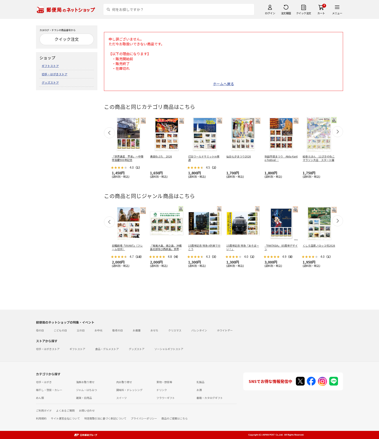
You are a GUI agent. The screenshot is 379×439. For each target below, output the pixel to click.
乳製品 (200, 382)
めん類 (40, 398)
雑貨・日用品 (84, 398)
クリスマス (174, 330)
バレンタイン (199, 330)
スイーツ (121, 398)
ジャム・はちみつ (86, 390)
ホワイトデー (225, 330)
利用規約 (41, 418)
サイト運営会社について (65, 418)
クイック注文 (303, 13)
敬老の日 (117, 330)
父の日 (81, 330)
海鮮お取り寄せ (85, 382)
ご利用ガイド (44, 410)
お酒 (199, 390)
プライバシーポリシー (144, 418)
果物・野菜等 (164, 382)
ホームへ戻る (223, 83)
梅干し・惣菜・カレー (49, 390)
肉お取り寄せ (124, 382)
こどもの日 (60, 330)
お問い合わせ (87, 410)
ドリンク (161, 390)
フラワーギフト (165, 398)
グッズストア (50, 82)
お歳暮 (137, 330)
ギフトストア (50, 66)
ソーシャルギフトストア (168, 349)
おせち (154, 330)
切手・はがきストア (54, 74)
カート (321, 13)
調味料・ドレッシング (129, 390)
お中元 (98, 330)
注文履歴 (286, 13)
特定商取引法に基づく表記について (105, 418)
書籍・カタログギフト (210, 398)
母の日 (40, 330)
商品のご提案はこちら (174, 418)
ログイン (270, 13)
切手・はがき (44, 382)
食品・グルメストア (107, 349)
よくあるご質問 (65, 410)
